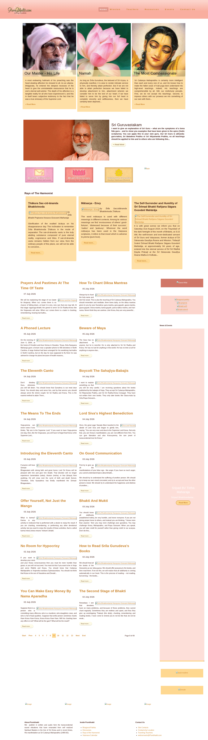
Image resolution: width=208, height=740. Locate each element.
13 (72, 635)
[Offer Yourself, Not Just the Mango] (57, 518)
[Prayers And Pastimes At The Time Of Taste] (67, 300)
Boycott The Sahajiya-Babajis (103, 371)
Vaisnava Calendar (90, 735)
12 (67, 635)
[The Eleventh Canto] (57, 383)
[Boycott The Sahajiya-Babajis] (115, 383)
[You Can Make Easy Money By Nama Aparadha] (57, 608)
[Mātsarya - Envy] (90, 209)
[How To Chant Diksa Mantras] (115, 295)
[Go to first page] (24, 636)
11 (63, 635)
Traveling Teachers (145, 733)
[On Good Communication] (115, 465)
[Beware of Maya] (115, 340)
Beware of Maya (92, 328)
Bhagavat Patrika (89, 727)
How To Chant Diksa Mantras (103, 283)
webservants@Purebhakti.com (150, 735)
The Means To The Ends (41, 413)
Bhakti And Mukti (93, 501)
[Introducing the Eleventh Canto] (57, 465)
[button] (200, 495)
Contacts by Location (146, 730)
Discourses (87, 730)
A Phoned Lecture (35, 328)
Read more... (36, 253)
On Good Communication (100, 453)
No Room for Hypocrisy (40, 546)
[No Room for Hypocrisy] (57, 558)
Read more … (27, 318)
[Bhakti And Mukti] (115, 513)
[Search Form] (202, 9)
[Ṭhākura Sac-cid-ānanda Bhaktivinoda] (48, 213)
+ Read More (30, 104)
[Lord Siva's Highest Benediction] (128, 425)
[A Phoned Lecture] (57, 340)
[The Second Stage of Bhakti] (115, 603)
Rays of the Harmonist (91, 733)
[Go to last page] (84, 636)
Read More (182, 503)
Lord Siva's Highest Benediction (106, 413)
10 (58, 635)
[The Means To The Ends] (57, 425)
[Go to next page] (77, 636)
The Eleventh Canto (37, 371)
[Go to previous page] (30, 636)
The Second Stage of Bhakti (102, 591)
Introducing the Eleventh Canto (47, 453)
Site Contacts (143, 727)
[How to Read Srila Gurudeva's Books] (115, 563)
